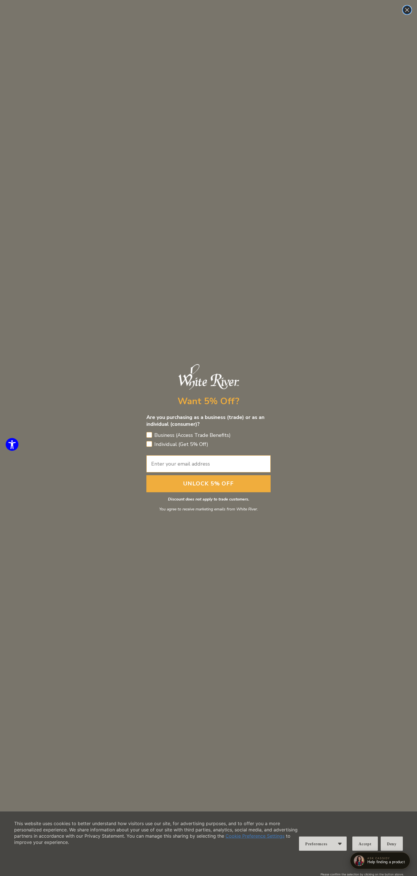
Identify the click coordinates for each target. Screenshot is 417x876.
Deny (392, 844)
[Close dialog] (407, 10)
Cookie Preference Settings (255, 836)
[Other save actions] (340, 844)
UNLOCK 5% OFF (208, 483)
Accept (365, 844)
